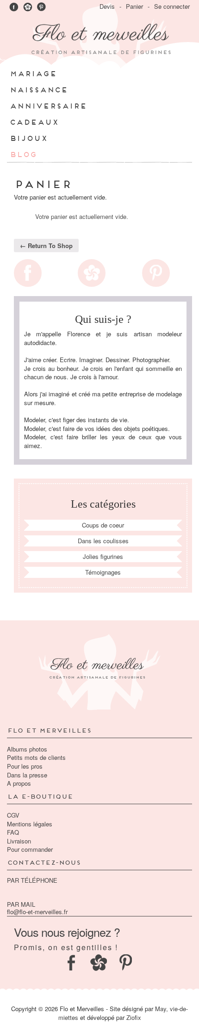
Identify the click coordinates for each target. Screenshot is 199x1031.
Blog (23, 153)
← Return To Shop (46, 245)
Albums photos (27, 749)
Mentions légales (29, 823)
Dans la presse (27, 774)
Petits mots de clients (36, 757)
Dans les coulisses (103, 540)
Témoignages (103, 572)
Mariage (32, 72)
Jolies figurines (103, 556)
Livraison (19, 841)
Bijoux (28, 137)
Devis (107, 6)
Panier (134, 6)
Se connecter (172, 6)
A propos (19, 783)
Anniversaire (48, 105)
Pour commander (30, 849)
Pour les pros (25, 766)
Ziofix (133, 1017)
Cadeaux (33, 121)
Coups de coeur (103, 525)
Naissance (38, 88)
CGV (13, 815)
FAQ (13, 832)
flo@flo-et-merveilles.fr (37, 911)
